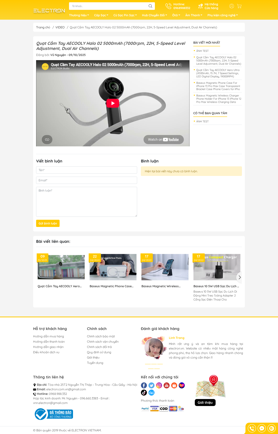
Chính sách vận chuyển (103, 341)
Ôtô (175, 15)
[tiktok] (144, 393)
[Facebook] (144, 385)
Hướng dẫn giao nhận (48, 347)
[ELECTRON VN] (49, 10)
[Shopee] (174, 385)
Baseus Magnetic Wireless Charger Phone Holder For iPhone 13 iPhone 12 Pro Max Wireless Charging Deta (218, 99)
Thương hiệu (78, 15)
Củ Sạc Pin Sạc (123, 15)
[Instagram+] (159, 385)
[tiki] (151, 393)
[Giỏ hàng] (240, 6)
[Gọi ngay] (252, 428)
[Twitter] (151, 385)
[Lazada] (182, 385)
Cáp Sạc (100, 15)
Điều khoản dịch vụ (46, 352)
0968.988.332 (58, 394)
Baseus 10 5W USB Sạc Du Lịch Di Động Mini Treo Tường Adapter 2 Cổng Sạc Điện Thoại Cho (216, 286)
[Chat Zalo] (271, 428)
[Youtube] (167, 385)
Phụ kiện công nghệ (221, 15)
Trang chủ (43, 27)
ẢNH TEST (202, 51)
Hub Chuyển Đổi (153, 15)
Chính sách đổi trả (99, 347)
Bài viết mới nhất (206, 42)
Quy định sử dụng (99, 352)
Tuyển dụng (95, 363)
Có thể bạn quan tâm (210, 113)
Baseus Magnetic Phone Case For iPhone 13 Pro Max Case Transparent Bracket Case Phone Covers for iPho (218, 86)
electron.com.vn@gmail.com (66, 389)
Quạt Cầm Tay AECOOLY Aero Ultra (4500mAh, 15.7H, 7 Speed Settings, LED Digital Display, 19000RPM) (217, 73)
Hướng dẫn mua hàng (48, 336)
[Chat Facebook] (262, 428)
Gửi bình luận (48, 223)
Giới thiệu (93, 357)
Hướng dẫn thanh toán (49, 341)
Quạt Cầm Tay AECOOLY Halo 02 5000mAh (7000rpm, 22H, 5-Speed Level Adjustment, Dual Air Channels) (218, 60)
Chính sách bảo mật (101, 336)
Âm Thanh (192, 15)
